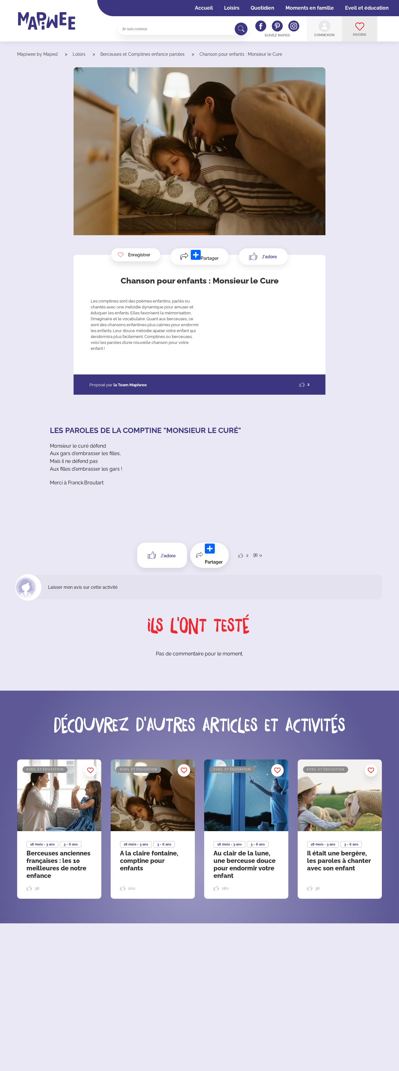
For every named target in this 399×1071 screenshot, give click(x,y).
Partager (210, 258)
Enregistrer (139, 254)
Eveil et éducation (367, 8)
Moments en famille (310, 8)
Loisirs (231, 8)
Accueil (204, 8)
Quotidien (262, 8)
